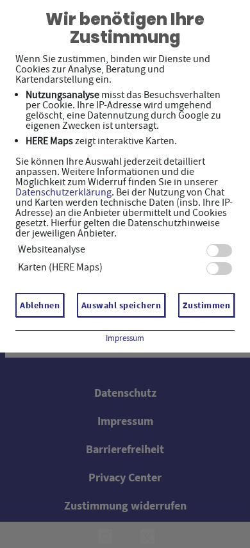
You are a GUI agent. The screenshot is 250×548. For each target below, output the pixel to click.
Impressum (125, 338)
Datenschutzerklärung (63, 192)
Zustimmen (207, 305)
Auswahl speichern (121, 305)
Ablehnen (40, 305)
